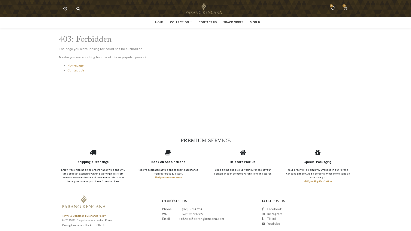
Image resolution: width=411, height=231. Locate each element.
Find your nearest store (168, 177)
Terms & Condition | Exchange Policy (84, 215)
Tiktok (292, 219)
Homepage (75, 65)
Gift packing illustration (318, 181)
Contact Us (75, 70)
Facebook (281, 209)
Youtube (275, 224)
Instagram (298, 214)
